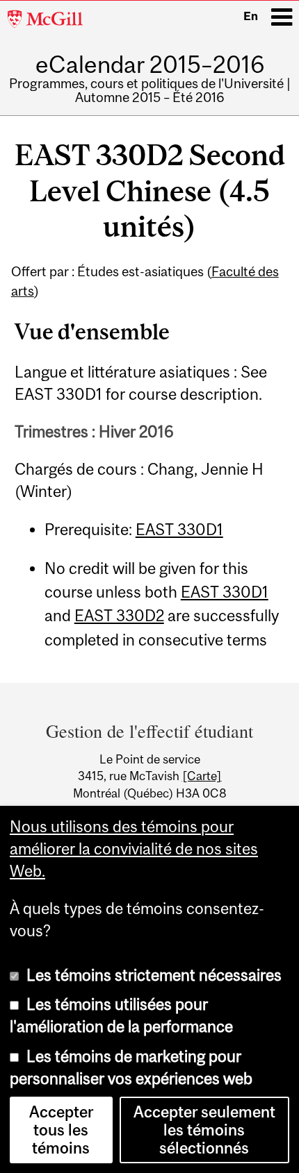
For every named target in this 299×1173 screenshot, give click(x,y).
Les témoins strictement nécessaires (154, 975)
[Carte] (202, 776)
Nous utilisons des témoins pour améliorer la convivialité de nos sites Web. (134, 849)
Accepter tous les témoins (61, 1130)
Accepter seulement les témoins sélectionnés (204, 1130)
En (250, 16)
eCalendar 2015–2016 (149, 64)
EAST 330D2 (119, 616)
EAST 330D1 (179, 530)
